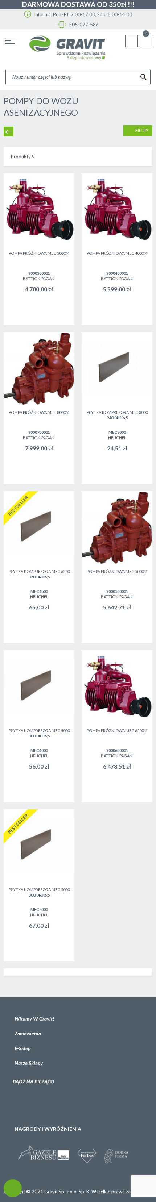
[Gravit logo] (67, 48)
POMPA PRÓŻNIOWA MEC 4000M (117, 253)
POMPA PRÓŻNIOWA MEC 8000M (39, 412)
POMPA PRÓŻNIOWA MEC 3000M (39, 253)
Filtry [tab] (141, 130)
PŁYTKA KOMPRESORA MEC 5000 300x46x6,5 (39, 892)
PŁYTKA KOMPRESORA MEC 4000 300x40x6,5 (39, 733)
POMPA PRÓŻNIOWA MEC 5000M (117, 571)
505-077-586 (83, 24)
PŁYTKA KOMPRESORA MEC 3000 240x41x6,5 (117, 415)
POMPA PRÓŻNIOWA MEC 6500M (117, 730)
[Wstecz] (8, 131)
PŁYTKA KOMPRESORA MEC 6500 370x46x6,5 (39, 574)
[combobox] (78, 77)
